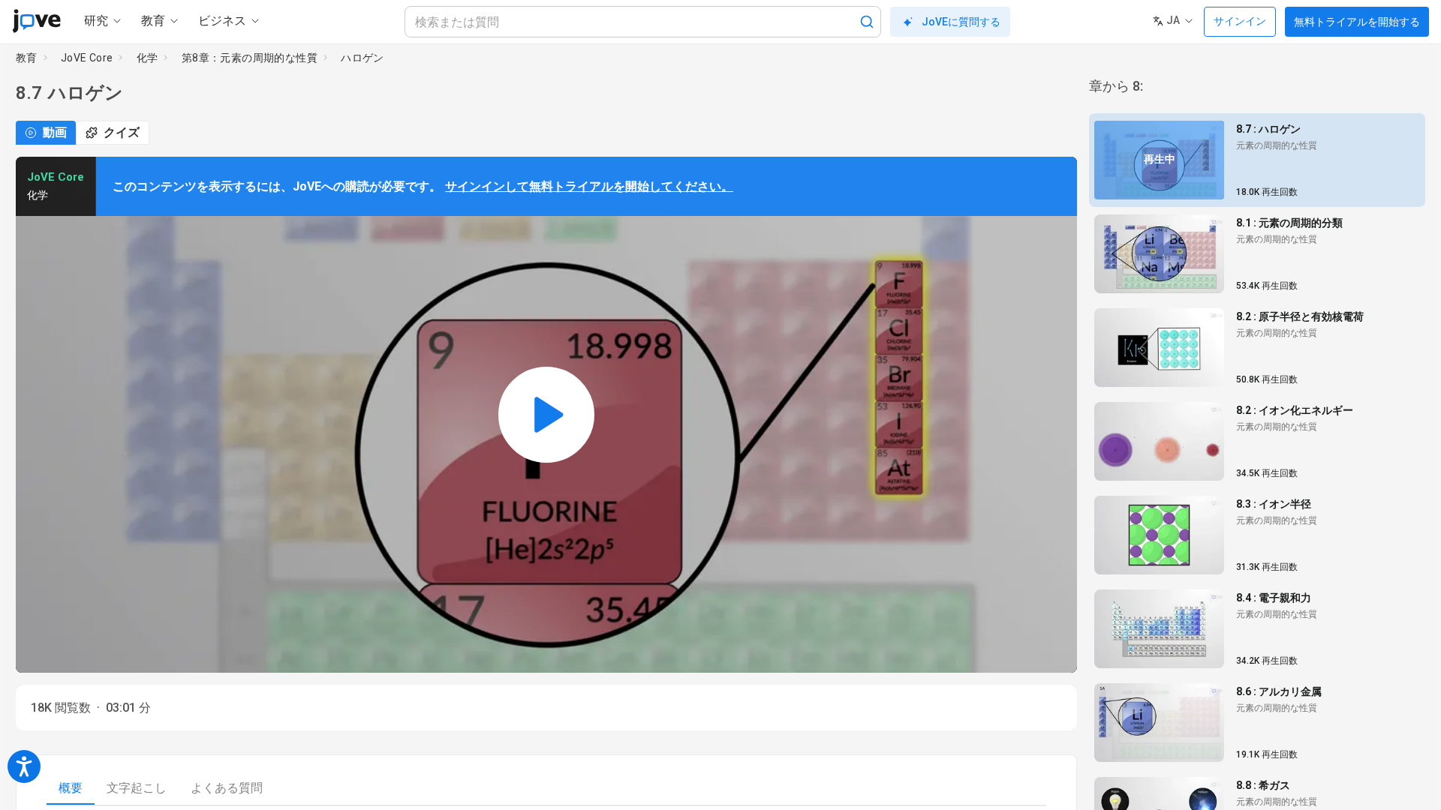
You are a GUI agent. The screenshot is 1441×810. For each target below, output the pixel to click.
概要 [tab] (71, 788)
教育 (27, 58)
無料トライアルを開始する (1357, 22)
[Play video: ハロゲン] (546, 415)
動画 (55, 132)
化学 (147, 58)
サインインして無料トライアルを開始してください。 (589, 186)
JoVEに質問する (961, 22)
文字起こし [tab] (137, 788)
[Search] (866, 21)
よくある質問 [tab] (227, 788)
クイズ (122, 132)
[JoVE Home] (36, 21)
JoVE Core (87, 58)
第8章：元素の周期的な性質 (249, 58)
